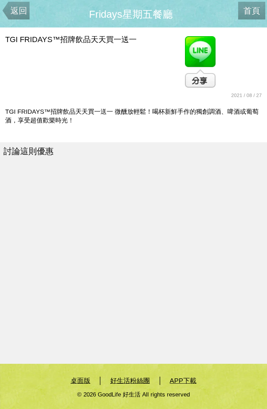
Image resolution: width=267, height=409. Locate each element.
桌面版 (80, 380)
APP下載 (183, 380)
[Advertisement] (80, 221)
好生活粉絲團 (130, 380)
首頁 (251, 10)
